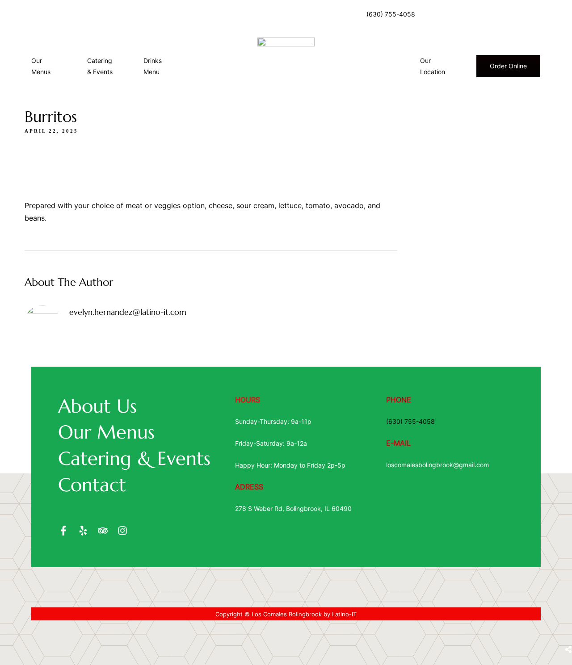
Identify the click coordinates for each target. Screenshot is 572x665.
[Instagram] (122, 530)
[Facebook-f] (63, 530)
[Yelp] (83, 530)
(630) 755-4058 (390, 14)
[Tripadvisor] (103, 530)
